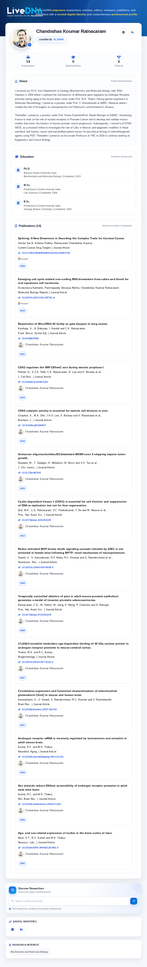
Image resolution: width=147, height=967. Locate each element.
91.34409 (59, 39)
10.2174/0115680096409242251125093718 (46, 253)
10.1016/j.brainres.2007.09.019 (39, 709)
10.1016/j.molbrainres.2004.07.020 (41, 804)
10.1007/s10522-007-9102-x (37, 662)
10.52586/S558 (30, 338)
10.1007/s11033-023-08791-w (38, 297)
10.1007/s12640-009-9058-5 (37, 567)
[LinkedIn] (132, 32)
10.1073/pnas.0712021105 (36, 614)
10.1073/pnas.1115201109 (36, 520)
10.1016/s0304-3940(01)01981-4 (40, 847)
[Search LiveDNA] (133, 901)
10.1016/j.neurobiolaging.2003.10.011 (43, 756)
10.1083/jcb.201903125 (35, 382)
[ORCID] (123, 32)
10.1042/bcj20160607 (34, 425)
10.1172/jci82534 (31, 472)
